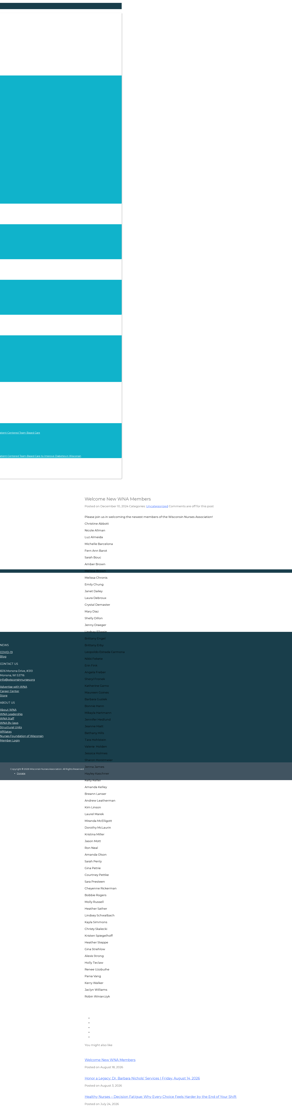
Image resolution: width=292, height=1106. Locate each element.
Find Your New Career (34, 597)
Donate (21, 773)
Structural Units (11, 727)
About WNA (8, 709)
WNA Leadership (11, 714)
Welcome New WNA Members (110, 1060)
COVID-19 (6, 652)
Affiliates (5, 731)
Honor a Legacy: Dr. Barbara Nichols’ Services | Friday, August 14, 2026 (142, 1078)
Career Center (9, 691)
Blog (3, 656)
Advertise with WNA (32, 608)
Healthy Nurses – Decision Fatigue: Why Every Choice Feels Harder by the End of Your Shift (161, 1097)
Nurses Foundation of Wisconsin (21, 736)
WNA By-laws (9, 723)
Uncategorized (157, 506)
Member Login (10, 740)
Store (3, 695)
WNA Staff (7, 718)
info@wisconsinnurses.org (17, 679)
